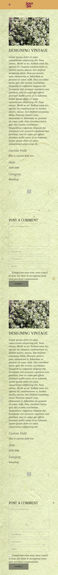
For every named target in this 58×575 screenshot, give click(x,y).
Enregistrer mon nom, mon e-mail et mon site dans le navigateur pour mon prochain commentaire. (28, 276)
